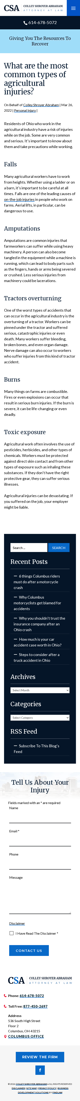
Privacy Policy (47, 1088)
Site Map (31, 1088)
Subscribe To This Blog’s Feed (36, 748)
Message (16, 877)
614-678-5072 (42, 22)
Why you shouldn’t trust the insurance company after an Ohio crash (39, 624)
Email (14, 831)
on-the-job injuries (19, 199)
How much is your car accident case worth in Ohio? (37, 642)
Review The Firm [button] (40, 1057)
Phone (13, 854)
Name (13, 808)
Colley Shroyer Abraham (41, 105)
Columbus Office (26, 1036)
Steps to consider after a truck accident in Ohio (37, 657)
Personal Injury (25, 110)
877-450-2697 (35, 1006)
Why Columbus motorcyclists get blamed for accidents (37, 603)
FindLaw (57, 1092)
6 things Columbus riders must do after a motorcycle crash (37, 582)
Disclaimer (17, 923)
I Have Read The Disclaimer (37, 933)
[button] (73, 8)
